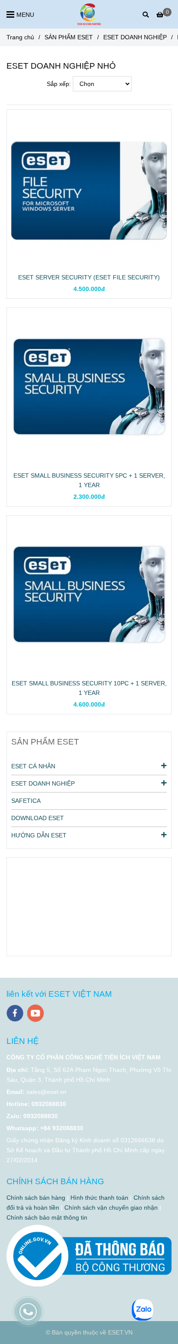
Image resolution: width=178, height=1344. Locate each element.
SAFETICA (26, 800)
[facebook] (14, 1013)
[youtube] (35, 1013)
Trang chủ (20, 37)
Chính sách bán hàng (35, 1197)
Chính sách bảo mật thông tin (46, 1217)
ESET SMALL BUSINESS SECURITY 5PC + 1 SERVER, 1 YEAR (89, 480)
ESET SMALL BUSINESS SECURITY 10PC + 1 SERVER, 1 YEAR (89, 688)
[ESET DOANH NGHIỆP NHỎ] (89, 14)
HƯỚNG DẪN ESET (39, 835)
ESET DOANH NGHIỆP (135, 37)
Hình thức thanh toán (99, 1197)
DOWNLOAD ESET (37, 818)
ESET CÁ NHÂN (33, 766)
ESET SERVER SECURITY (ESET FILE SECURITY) (89, 277)
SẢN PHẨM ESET (68, 37)
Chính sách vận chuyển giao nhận (111, 1207)
